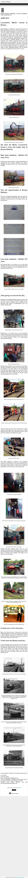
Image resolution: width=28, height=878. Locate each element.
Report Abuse (22, 877)
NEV (20, 787)
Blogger (18, 877)
